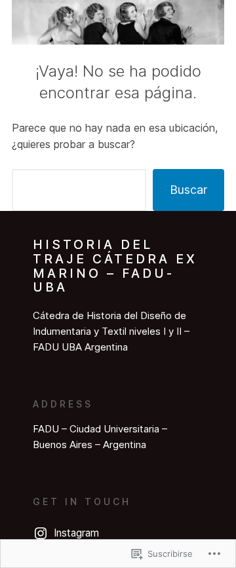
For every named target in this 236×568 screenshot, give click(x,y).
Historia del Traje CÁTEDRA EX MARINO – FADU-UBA (115, 266)
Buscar (188, 190)
